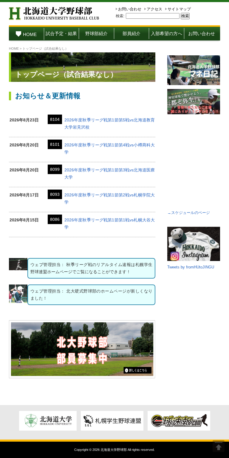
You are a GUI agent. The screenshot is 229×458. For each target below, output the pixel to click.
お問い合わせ (129, 9)
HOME (30, 34)
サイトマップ (179, 9)
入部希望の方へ (166, 33)
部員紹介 (131, 33)
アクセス (154, 9)
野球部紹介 (96, 33)
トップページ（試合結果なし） (66, 74)
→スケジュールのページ (188, 212)
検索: (120, 16)
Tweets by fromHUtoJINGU (190, 267)
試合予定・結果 (61, 33)
